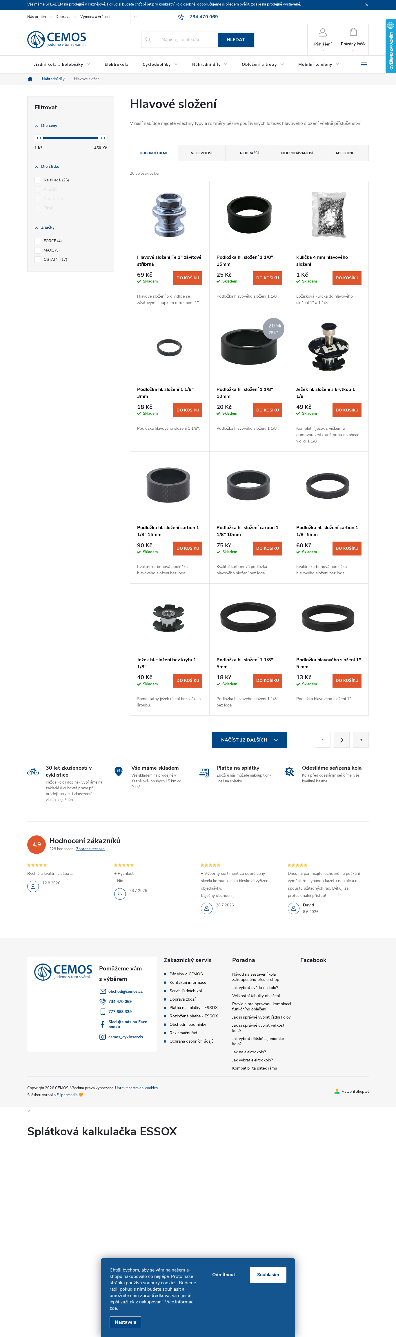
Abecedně (344, 153)
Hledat (236, 40)
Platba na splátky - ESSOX (194, 1008)
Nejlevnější (201, 153)
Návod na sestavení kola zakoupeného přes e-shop (255, 977)
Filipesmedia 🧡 (70, 1095)
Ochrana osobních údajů (192, 1041)
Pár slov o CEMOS (186, 974)
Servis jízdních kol (186, 991)
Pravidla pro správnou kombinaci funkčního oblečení (261, 1006)
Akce (50, 189)
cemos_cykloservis (125, 1037)
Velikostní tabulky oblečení (256, 996)
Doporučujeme (154, 153)
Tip (48, 208)
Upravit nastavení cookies (136, 1088)
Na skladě (56, 180)
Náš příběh (36, 16)
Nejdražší (249, 153)
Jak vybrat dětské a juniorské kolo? (258, 1041)
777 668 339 (120, 1011)
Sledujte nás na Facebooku (127, 1024)
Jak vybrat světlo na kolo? (255, 987)
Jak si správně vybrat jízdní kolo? (261, 1017)
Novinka (53, 198)
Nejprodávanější (297, 153)
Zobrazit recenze (90, 849)
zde (113, 1308)
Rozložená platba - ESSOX (194, 1016)
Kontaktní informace (188, 982)
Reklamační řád (183, 1033)
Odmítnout (223, 1275)
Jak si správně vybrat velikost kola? (258, 1028)
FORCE (52, 241)
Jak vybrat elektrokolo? (252, 1060)
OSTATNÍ (55, 259)
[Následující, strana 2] (342, 740)
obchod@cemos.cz (125, 991)
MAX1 (51, 250)
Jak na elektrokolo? (249, 1052)
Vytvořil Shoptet (355, 1091)
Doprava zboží (182, 999)
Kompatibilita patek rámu (254, 1068)
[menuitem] (62, 65)
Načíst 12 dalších (244, 740)
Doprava (63, 16)
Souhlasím (268, 1275)
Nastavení (125, 1322)
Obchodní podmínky (188, 1024)
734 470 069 (120, 1001)
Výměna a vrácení (95, 16)
